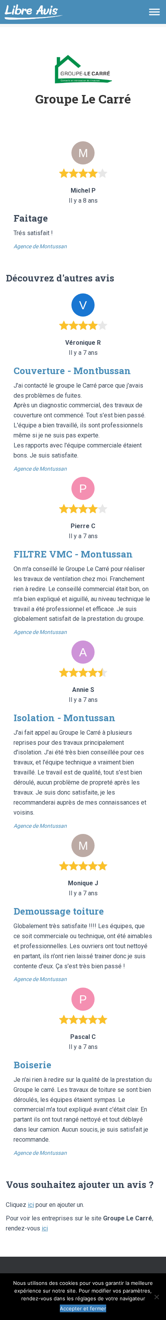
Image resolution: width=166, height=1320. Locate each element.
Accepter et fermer (83, 1308)
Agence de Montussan (40, 246)
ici (31, 1204)
